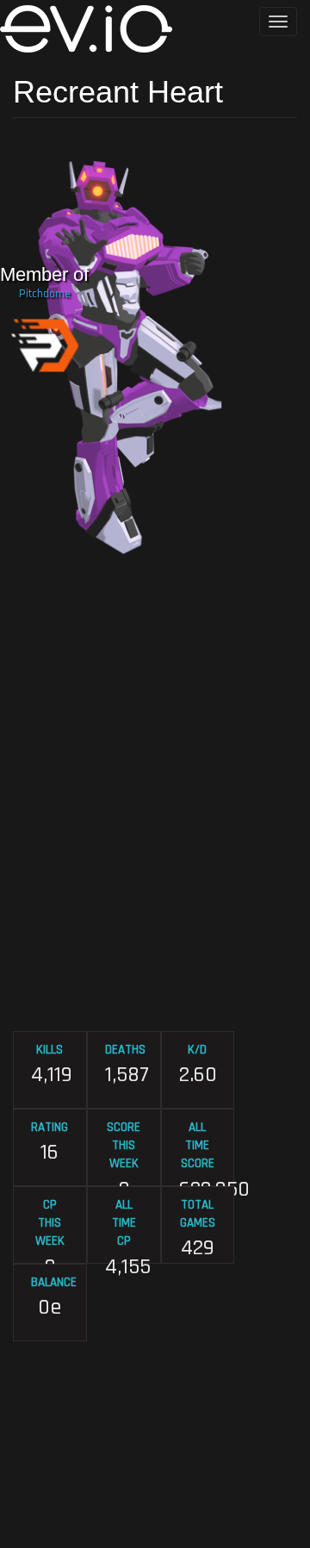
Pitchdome (45, 294)
